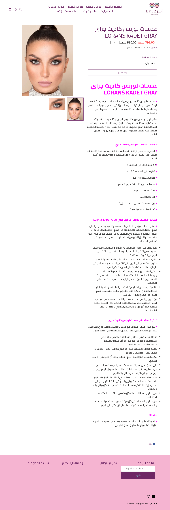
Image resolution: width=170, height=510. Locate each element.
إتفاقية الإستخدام (72, 462)
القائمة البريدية (146, 462)
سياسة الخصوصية (38, 462)
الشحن (154, 47)
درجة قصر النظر (149, 57)
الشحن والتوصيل (109, 462)
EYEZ (147, 503)
